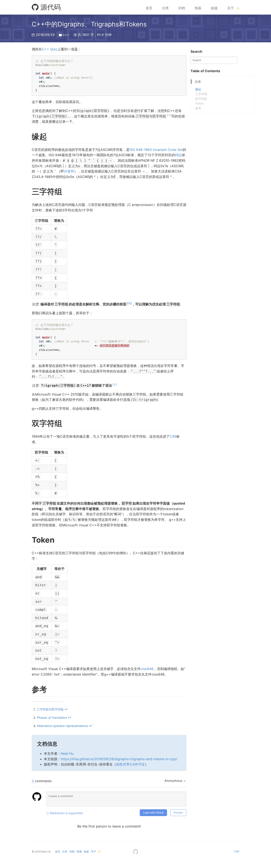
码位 (178, 155)
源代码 (50, 7)
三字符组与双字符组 (50, 709)
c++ (66, 35)
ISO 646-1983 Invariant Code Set (156, 150)
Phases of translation (52, 717)
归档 (181, 8)
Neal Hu (67, 753)
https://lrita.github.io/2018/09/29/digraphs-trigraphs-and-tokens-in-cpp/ (119, 759)
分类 (165, 8)
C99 (173, 436)
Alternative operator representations (62, 726)
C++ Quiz (49, 49)
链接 (214, 8)
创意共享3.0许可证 (130, 764)
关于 (230, 8)
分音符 (69, 171)
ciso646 (147, 669)
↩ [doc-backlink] (66, 709)
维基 (198, 8)
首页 (149, 8)
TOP (236, 851)
